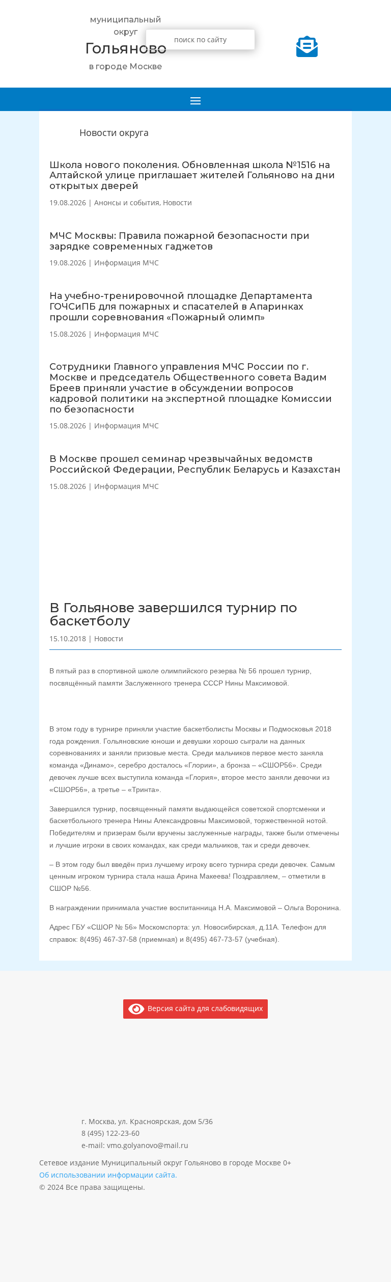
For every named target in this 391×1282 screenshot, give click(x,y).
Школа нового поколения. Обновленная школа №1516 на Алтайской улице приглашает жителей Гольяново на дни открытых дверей (192, 175)
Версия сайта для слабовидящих (203, 1008)
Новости (177, 202)
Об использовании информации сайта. (108, 1175)
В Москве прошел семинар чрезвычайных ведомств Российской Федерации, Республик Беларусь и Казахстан (195, 464)
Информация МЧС (126, 262)
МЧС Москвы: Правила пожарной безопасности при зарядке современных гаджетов (179, 241)
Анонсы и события (126, 202)
